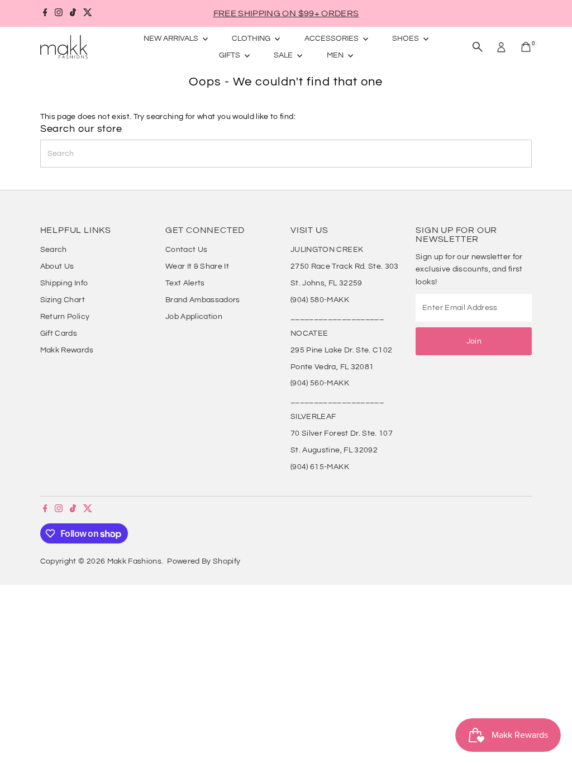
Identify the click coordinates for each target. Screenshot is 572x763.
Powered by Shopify (203, 561)
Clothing (252, 38)
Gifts (230, 55)
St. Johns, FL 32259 (326, 283)
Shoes (406, 38)
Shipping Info (64, 283)
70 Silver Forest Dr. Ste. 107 (341, 433)
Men (336, 55)
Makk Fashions (134, 561)
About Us (57, 266)
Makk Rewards (66, 350)
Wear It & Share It (197, 266)
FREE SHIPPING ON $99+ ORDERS (286, 13)
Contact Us (186, 250)
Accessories (332, 38)
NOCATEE (309, 333)
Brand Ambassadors (202, 300)
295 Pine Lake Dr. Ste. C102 (341, 350)
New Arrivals (172, 38)
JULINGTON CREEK (326, 250)
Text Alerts (185, 283)
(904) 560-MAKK (319, 383)
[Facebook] (45, 13)
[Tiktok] (73, 13)
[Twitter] (87, 13)
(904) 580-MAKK (319, 300)
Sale (284, 55)
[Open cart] (526, 47)
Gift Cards (59, 333)
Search (53, 250)
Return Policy (65, 317)
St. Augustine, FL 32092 (334, 450)
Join (474, 341)
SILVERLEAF (313, 417)
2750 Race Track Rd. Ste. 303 (344, 266)
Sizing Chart (62, 300)
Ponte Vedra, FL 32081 (332, 367)
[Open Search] (478, 47)
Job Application (193, 317)
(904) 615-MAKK (319, 467)
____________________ (337, 317)
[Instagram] (58, 13)
